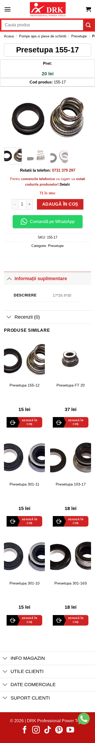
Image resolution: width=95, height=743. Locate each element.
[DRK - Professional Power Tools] (47, 9)
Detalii (65, 184)
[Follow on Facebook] (24, 730)
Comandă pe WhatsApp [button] (52, 221)
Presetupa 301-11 (24, 484)
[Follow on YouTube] (70, 730)
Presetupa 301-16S (70, 583)
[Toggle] (9, 278)
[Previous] (12, 117)
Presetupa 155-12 (25, 385)
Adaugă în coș (60, 204)
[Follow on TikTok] (47, 730)
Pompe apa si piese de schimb (42, 36)
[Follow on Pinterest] (59, 730)
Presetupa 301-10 (25, 583)
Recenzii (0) (27, 317)
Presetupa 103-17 (71, 484)
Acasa (9, 36)
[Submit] (88, 25)
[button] (7, 9)
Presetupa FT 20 (70, 385)
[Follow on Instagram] (36, 730)
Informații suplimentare (41, 278)
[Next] (82, 117)
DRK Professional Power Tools (56, 721)
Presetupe (79, 36)
